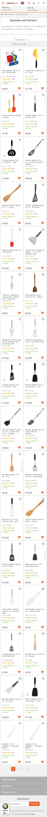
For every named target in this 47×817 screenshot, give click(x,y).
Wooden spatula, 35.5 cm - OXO (10, 475)
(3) (36, 214)
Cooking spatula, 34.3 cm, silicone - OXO (10, 386)
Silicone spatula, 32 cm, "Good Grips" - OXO (34, 700)
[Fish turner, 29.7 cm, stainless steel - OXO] (12, 507)
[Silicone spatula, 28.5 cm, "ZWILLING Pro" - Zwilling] (35, 417)
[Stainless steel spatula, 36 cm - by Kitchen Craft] (35, 328)
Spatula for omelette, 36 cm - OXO (34, 71)
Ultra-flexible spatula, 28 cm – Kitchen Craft (34, 610)
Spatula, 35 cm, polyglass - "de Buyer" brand (33, 746)
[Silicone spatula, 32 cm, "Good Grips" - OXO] (35, 687)
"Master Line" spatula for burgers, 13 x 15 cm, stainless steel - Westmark (35, 253)
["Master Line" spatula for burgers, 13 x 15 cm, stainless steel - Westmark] (35, 238)
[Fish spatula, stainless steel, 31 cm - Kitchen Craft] (12, 597)
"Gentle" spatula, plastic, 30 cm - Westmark (34, 206)
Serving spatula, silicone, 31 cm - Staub (11, 565)
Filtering (5, 7)
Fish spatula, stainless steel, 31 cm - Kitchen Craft (10, 611)
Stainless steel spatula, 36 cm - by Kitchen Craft (34, 341)
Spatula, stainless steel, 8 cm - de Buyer (12, 700)
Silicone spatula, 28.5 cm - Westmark (11, 251)
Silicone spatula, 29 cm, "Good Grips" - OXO (34, 386)
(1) (36, 573)
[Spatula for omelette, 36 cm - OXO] (35, 58)
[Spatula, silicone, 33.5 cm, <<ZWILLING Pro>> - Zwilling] (35, 148)
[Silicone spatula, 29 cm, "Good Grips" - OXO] (35, 373)
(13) (13, 79)
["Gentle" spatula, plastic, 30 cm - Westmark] (35, 193)
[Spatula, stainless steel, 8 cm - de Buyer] (12, 687)
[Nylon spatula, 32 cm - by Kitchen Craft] (35, 552)
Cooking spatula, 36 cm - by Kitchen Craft (11, 655)
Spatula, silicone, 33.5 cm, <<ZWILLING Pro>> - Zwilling (35, 162)
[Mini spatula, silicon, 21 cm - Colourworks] (12, 58)
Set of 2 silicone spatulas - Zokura (11, 116)
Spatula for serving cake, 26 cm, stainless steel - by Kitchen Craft (11, 342)
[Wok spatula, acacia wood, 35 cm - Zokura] (35, 283)
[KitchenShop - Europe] (12, 3)
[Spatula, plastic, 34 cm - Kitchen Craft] (35, 103)
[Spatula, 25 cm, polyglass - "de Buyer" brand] (12, 732)
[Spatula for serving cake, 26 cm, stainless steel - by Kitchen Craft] (12, 328)
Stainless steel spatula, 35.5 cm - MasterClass (34, 475)
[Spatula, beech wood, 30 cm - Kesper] (35, 642)
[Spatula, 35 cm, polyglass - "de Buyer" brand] (35, 732)
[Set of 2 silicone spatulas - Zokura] (12, 103)
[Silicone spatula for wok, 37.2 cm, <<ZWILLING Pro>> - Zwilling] (12, 417)
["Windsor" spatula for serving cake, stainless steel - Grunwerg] (12, 283)
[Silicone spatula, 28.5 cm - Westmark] (12, 238)
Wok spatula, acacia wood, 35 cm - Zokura (34, 296)
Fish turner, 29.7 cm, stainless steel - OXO (10, 520)
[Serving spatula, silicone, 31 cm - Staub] (12, 552)
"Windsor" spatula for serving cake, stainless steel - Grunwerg (10, 297)
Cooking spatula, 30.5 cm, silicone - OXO (10, 161)
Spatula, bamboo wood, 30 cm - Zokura (11, 206)
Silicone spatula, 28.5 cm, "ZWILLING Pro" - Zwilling (35, 431)
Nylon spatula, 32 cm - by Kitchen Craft (34, 565)
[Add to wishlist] (20, 50)
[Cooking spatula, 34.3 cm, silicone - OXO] (12, 373)
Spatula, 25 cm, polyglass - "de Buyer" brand (10, 746)
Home (2, 14)
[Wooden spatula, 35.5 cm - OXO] (12, 462)
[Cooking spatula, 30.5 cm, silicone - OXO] (12, 148)
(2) (36, 348)
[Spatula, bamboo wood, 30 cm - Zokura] (12, 193)
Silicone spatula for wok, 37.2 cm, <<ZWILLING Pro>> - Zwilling (11, 431)
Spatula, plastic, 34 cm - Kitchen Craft (34, 116)
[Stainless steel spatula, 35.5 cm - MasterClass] (35, 462)
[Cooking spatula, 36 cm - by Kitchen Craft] (12, 642)
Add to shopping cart (19, 88)
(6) (36, 79)
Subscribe (34, 804)
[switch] (5, 813)
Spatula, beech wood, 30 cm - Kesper (34, 655)
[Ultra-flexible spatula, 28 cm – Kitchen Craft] (35, 597)
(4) (13, 214)
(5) (36, 124)
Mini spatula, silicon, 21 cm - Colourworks (11, 71)
